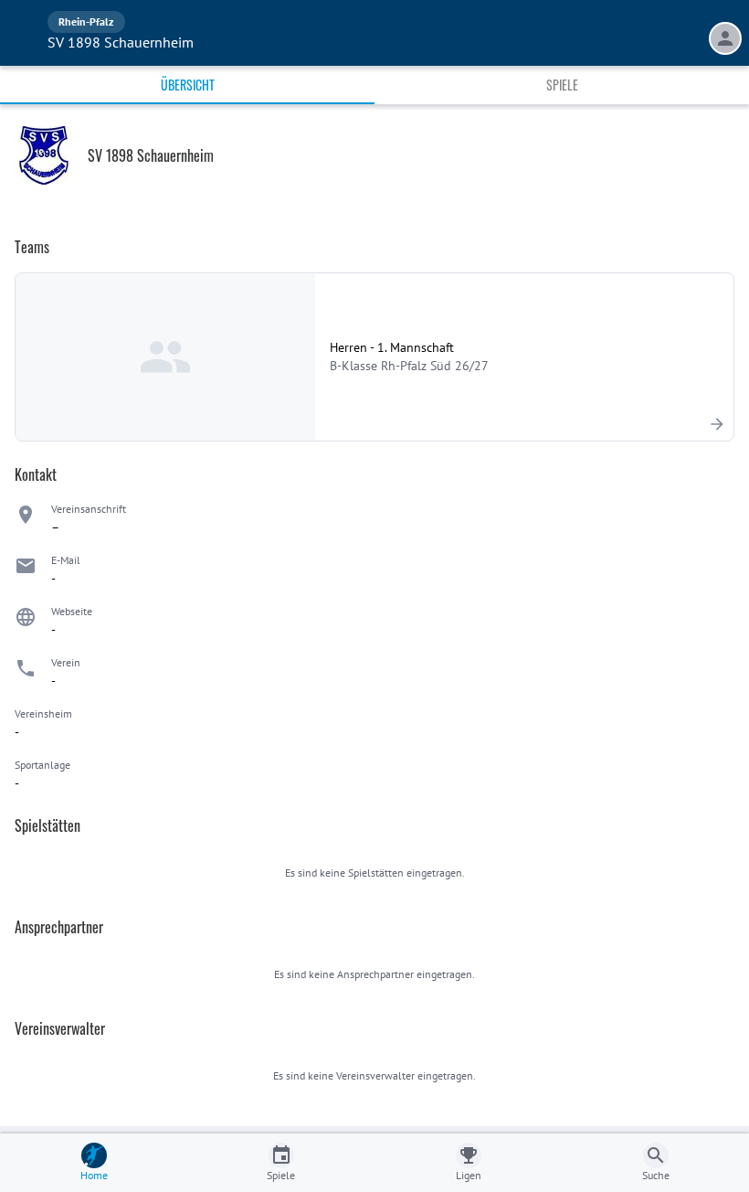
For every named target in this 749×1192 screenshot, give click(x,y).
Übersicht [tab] (188, 84)
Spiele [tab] (562, 84)
